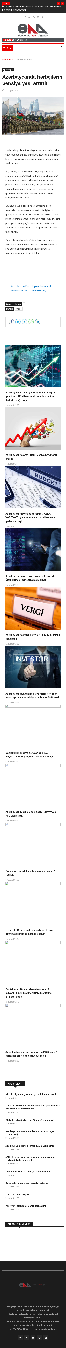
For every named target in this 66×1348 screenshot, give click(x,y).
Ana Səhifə (7, 59)
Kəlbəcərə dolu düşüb (17, 1194)
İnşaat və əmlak (25, 59)
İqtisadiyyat (8, 69)
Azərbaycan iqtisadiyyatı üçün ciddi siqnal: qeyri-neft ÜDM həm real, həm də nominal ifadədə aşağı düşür (30, 396)
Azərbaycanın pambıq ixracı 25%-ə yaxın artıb (29, 1146)
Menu (8, 48)
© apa (18, 308)
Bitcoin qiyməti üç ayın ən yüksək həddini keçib (30, 1094)
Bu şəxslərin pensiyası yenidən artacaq (26, 1183)
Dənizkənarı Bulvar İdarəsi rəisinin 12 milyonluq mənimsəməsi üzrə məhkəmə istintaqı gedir (28, 993)
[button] (58, 3)
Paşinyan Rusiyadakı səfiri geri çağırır (25, 1206)
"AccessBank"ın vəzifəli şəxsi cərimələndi (27, 1171)
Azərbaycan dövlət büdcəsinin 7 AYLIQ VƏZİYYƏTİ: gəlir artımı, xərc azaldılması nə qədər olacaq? (30, 517)
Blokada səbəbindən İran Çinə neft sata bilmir (29, 1120)
